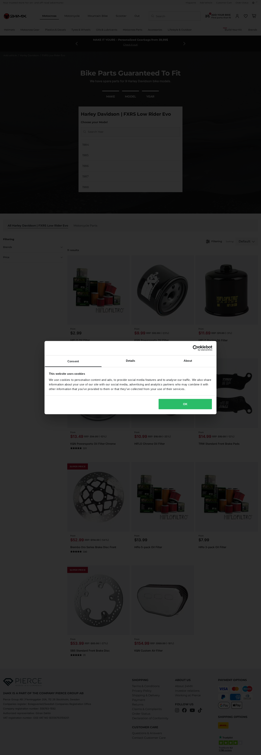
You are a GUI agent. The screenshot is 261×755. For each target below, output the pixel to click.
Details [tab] (130, 360)
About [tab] (188, 360)
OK (185, 404)
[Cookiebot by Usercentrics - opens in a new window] (195, 348)
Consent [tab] (73, 361)
